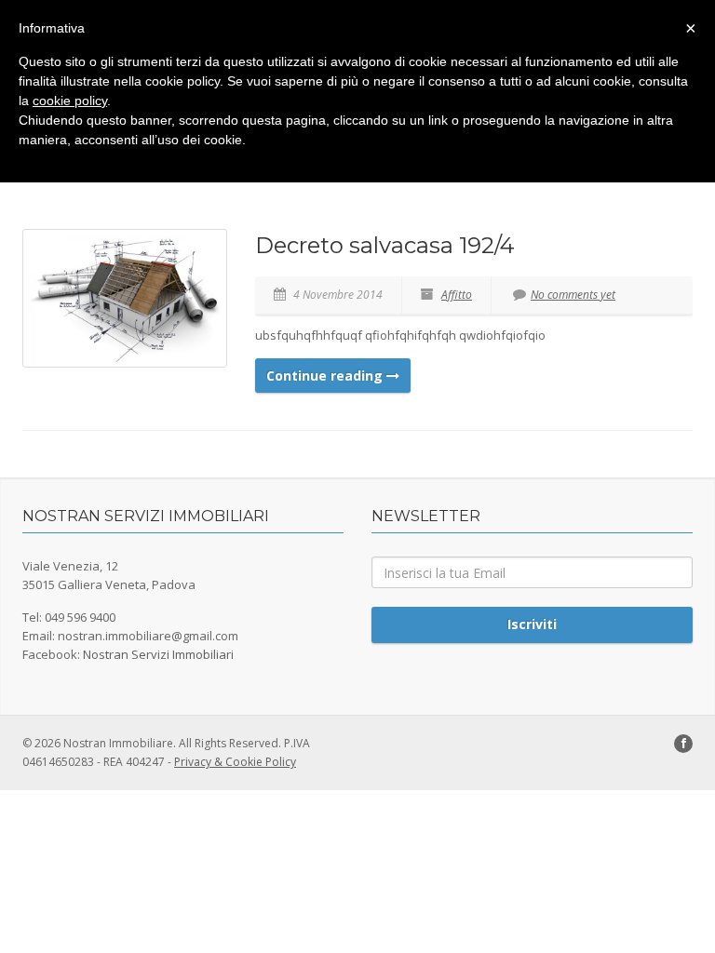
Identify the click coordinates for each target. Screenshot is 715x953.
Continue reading (326, 375)
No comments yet (573, 294)
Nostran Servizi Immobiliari (158, 654)
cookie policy (70, 100)
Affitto (456, 294)
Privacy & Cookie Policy (235, 762)
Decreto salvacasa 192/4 (385, 245)
